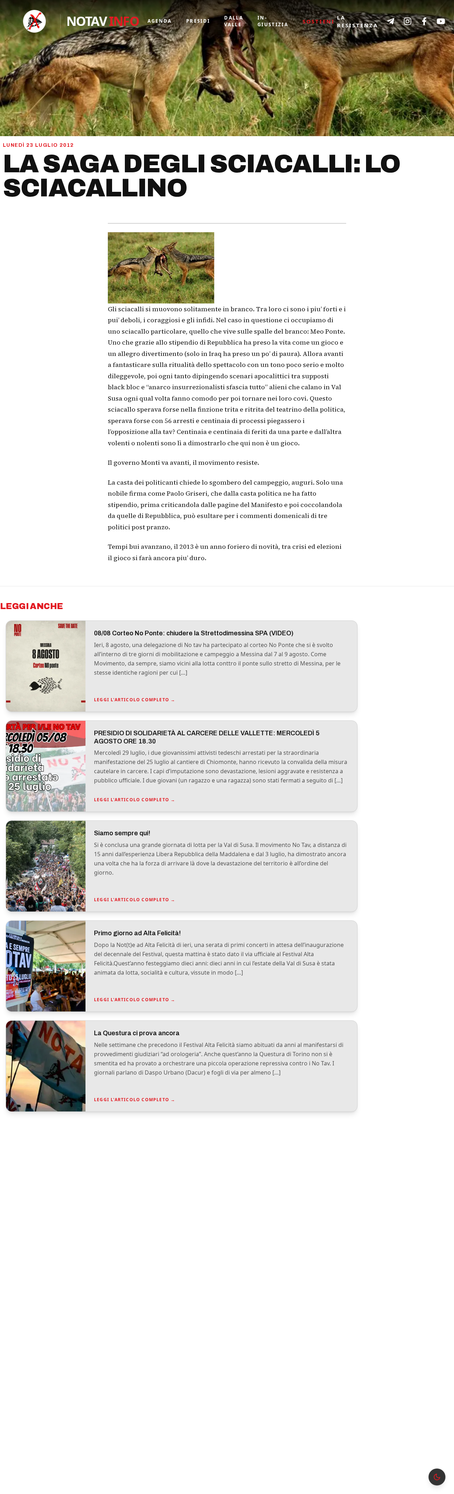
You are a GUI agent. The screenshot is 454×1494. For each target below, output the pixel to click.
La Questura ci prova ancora (136, 1033)
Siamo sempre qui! (122, 833)
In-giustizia (273, 21)
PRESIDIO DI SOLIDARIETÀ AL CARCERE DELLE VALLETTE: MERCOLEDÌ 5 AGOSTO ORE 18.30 (207, 737)
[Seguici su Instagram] (407, 21)
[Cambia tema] (436, 1476)
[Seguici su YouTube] (441, 21)
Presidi (198, 21)
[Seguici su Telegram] (390, 21)
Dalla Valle (233, 21)
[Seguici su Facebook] (424, 21)
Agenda (160, 21)
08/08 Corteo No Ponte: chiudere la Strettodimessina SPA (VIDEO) (193, 633)
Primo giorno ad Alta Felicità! (137, 933)
